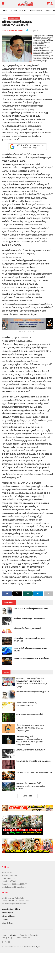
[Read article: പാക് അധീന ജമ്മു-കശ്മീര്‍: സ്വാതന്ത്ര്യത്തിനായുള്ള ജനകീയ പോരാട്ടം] (8, 786)
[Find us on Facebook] (2, 942)
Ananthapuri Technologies (32, 947)
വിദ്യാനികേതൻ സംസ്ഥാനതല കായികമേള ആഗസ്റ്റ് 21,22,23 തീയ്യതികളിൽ (30, 728)
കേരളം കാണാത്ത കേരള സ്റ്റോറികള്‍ (31, 658)
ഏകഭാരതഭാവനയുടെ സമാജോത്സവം (34, 772)
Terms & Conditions (23, 938)
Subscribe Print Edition (11, 909)
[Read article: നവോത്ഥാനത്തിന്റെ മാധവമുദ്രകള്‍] (7, 611)
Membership (36, 11)
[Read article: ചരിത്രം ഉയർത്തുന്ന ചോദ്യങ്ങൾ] (7, 621)
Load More (27, 796)
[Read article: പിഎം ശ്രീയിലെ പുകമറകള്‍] (7, 631)
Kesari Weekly (8, 947)
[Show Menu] (3, 4)
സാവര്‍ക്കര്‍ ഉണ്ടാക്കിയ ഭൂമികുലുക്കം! (33, 761)
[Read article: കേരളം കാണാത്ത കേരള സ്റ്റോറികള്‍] (7, 661)
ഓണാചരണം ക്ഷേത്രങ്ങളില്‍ (29, 714)
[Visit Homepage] (25, 3)
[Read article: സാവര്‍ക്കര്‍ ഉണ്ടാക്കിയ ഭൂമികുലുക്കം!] (8, 764)
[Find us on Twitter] (6, 942)
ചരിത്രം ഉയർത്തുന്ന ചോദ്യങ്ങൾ (29, 618)
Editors (5, 919)
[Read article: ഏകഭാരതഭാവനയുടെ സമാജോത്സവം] (8, 775)
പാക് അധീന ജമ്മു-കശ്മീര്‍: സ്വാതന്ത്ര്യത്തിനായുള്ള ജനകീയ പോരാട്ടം (30, 786)
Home (5, 11)
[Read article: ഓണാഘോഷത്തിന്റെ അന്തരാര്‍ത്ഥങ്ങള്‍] (8, 706)
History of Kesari (8, 916)
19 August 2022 (34, 31)
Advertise (13, 935)
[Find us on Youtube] (9, 942)
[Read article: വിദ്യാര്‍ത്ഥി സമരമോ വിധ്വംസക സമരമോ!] (7, 641)
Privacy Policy (7, 938)
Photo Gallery (7, 923)
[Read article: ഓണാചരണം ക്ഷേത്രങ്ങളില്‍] (8, 717)
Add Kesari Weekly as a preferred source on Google (30, 146)
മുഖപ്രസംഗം (14, 18)
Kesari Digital (18, 11)
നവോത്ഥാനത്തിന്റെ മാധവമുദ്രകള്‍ (31, 609)
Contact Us (34, 935)
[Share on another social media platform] (48, 593)
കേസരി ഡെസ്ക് (15, 31)
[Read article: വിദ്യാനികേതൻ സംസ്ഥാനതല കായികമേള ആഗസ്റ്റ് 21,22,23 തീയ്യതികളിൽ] (8, 728)
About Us (23, 935)
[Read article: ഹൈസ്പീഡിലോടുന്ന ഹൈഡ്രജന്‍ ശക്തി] (7, 651)
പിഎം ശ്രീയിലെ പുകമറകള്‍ (27, 628)
